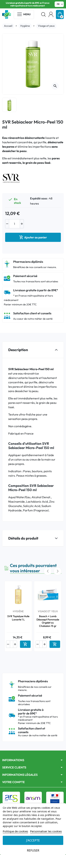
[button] (43, 14)
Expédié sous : (39, 198)
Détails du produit (23, 538)
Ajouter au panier (33, 237)
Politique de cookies (15, 831)
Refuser (33, 850)
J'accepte (33, 840)
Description (18, 349)
